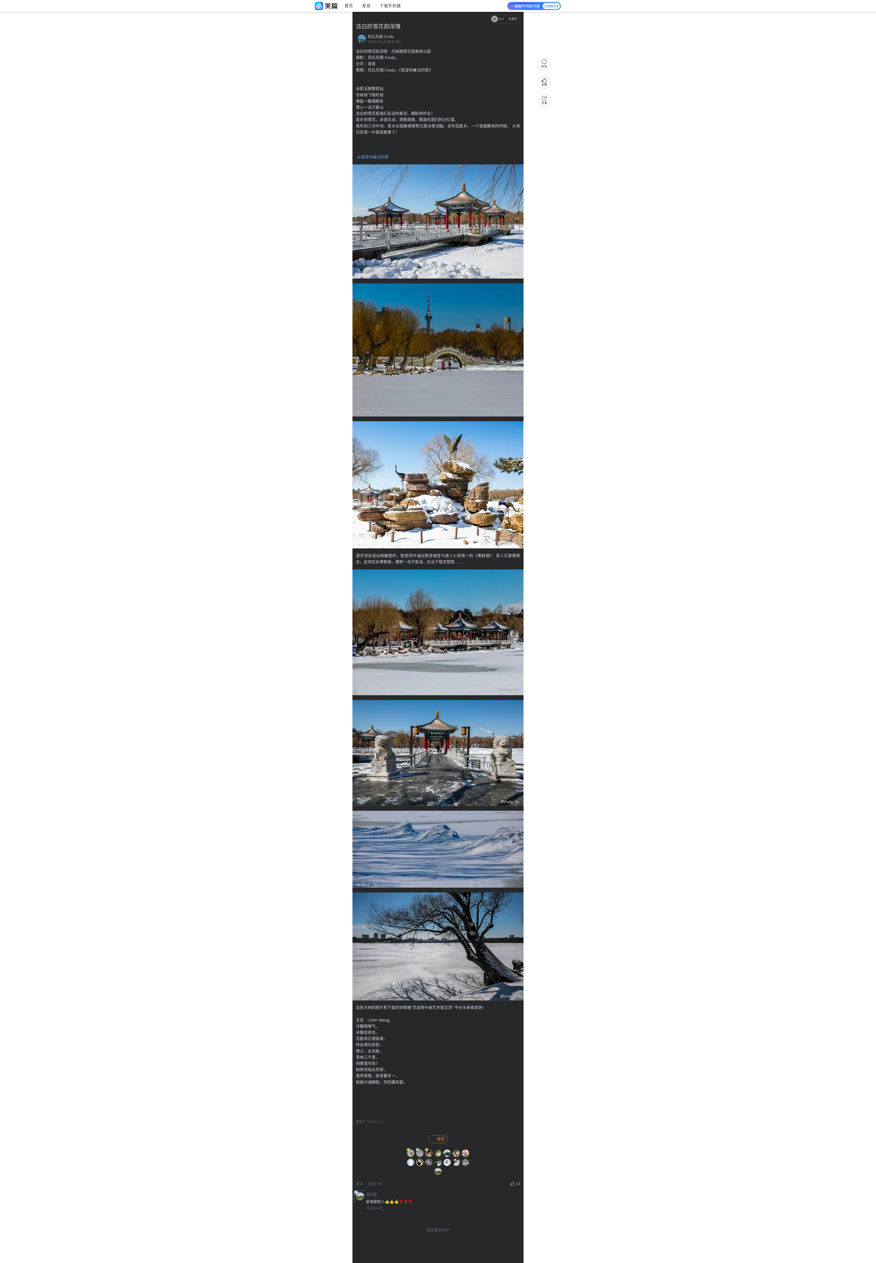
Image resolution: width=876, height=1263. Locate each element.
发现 (366, 6)
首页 (348, 6)
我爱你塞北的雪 (374, 157)
